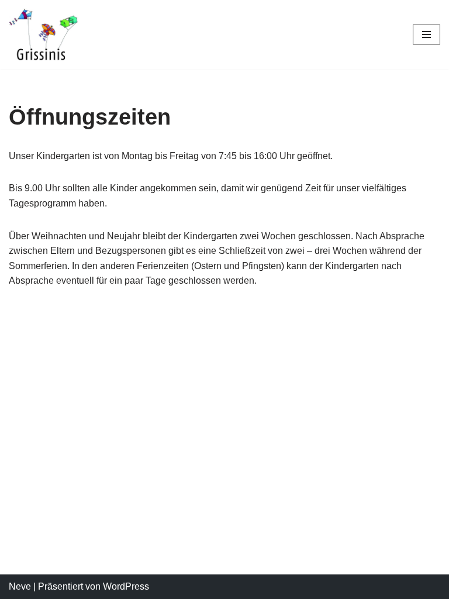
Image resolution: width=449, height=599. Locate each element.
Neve (20, 586)
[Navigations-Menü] (426, 34)
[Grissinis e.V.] (44, 34)
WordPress (126, 586)
